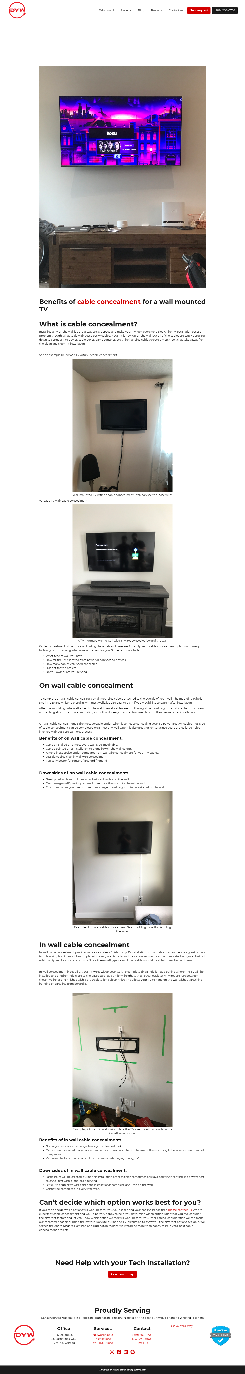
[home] (17, 10)
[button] (107, 10)
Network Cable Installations (103, 1336)
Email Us (142, 1342)
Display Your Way (181, 1326)
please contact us (180, 1210)
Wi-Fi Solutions (103, 1342)
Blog (141, 10)
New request (199, 10)
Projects (156, 10)
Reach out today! (122, 1274)
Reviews (125, 10)
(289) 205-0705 (225, 10)
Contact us (176, 10)
